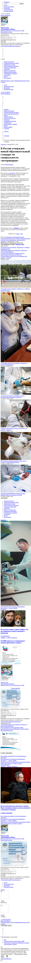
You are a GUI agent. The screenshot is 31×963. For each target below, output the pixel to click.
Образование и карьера (10, 73)
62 (4, 717)
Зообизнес (7, 69)
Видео (6, 76)
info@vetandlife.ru (5, 15)
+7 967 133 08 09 (5, 92)
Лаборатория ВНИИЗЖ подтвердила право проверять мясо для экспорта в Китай (13, 494)
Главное (6, 109)
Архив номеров (8, 9)
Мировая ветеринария (10, 72)
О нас (5, 5)
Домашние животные (10, 67)
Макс (18, 233)
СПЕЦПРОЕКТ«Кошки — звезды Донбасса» (9, 636)
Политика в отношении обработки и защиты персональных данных (16, 943)
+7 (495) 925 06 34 (6, 919)
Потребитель (7, 122)
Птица (6, 115)
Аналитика (7, 75)
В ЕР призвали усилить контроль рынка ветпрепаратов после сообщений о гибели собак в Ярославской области (15, 729)
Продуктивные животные (11, 66)
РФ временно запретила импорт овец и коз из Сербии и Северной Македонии (13, 461)
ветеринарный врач (18, 237)
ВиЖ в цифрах (8, 127)
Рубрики (7, 2)
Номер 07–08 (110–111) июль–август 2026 (12, 30)
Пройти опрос (20, 244)
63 (4, 41)
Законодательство (9, 61)
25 (1, 41)
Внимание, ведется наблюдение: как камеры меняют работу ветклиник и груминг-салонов (15, 762)
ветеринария (8, 237)
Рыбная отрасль (8, 116)
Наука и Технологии (10, 70)
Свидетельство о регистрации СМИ (14, 941)
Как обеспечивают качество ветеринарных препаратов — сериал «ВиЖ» (13, 607)
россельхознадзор (11, 240)
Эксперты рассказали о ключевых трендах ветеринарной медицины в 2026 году (13, 254)
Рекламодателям (8, 11)
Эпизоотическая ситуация (11, 63)
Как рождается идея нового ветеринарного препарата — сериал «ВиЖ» (13, 759)
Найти (21, 3)
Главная (6, 131)
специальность (21, 240)
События (6, 128)
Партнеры (7, 8)
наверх (3, 889)
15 (1, 717)
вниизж (17, 238)
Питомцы (3, 609)
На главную (4, 498)
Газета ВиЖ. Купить (6, 32)
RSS (5, 939)
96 (4, 875)
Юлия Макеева (9, 164)
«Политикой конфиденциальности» (11, 46)
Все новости (7, 78)
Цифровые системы (9, 64)
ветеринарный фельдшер (8, 238)
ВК (22, 233)
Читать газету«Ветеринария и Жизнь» (8, 28)
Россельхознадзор (9, 6)
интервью (3, 520)
